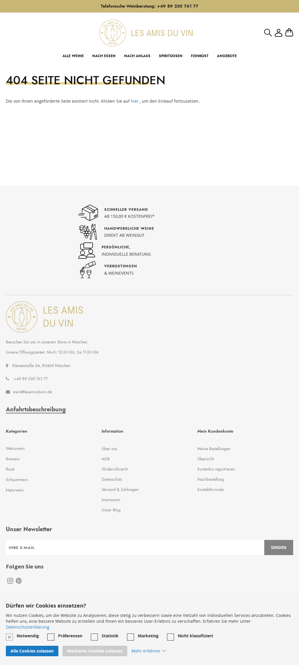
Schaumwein (17, 479)
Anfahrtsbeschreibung (36, 409)
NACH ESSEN (104, 56)
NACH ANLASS (137, 56)
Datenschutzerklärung (27, 627)
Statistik (110, 635)
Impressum (111, 500)
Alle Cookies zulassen (32, 651)
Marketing (148, 635)
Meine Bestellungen (213, 449)
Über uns (109, 449)
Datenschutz (112, 479)
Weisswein (15, 448)
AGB (106, 459)
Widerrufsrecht (115, 469)
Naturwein (15, 490)
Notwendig (28, 635)
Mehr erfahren (145, 651)
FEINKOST (199, 56)
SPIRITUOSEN (170, 56)
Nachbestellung (210, 479)
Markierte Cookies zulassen (95, 651)
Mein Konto (278, 33)
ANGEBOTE (227, 56)
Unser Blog (111, 510)
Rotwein (13, 459)
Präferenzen (70, 635)
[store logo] (146, 33)
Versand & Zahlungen (120, 489)
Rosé (10, 469)
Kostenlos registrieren (216, 469)
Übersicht (205, 459)
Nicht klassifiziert (195, 635)
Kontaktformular (210, 489)
